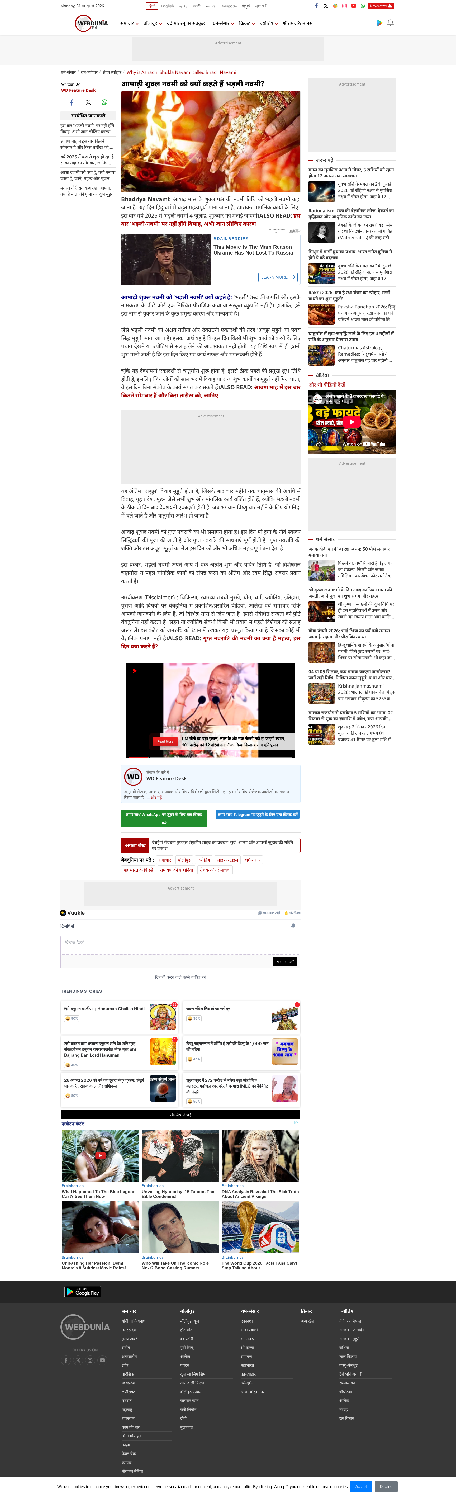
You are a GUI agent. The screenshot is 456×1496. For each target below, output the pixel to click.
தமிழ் (183, 5)
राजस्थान (128, 1418)
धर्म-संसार (220, 23)
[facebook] (317, 6)
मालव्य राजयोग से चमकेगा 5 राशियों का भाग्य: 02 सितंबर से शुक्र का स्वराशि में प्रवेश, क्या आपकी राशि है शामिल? (350, 715)
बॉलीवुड (150, 23)
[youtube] (354, 6)
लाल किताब (348, 1356)
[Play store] (379, 22)
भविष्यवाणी (249, 1329)
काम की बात (131, 1427)
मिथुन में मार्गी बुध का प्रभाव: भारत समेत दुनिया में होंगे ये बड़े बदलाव (350, 254)
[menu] (65, 23)
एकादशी (247, 1321)
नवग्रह (343, 1409)
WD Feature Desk (78, 90)
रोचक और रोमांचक (215, 870)
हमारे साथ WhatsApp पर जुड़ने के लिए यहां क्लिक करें (164, 818)
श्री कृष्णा (247, 1347)
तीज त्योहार (112, 72)
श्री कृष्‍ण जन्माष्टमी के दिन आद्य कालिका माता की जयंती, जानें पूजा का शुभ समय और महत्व (350, 593)
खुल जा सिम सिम (192, 1374)
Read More (165, 741)
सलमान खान (189, 1400)
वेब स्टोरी (186, 1338)
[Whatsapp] (363, 6)
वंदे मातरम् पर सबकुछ (186, 23)
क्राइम (126, 1444)
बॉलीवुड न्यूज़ (189, 1321)
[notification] (390, 22)
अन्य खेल (307, 1321)
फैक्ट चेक (129, 1453)
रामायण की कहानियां (176, 870)
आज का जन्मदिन (351, 1329)
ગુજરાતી (261, 5)
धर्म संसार (325, 539)
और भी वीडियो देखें (326, 384)
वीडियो (322, 375)
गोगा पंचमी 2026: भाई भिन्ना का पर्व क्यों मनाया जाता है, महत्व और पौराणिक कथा (349, 634)
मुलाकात (186, 1427)
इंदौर (125, 1365)
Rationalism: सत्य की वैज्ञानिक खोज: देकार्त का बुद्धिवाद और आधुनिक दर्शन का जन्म (351, 214)
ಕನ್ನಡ (246, 5)
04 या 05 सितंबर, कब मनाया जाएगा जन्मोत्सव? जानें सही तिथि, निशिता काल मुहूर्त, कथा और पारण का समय (351, 675)
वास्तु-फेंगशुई (348, 1365)
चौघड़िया (345, 1391)
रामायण (246, 1356)
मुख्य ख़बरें (129, 1338)
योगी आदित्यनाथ (134, 1321)
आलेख (185, 1356)
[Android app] (82, 1291)
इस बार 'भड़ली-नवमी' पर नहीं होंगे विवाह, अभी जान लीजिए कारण (87, 128)
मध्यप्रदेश (128, 1382)
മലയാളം (229, 5)
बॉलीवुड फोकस (191, 1391)
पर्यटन (184, 1365)
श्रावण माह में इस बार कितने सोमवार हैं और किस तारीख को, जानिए (85, 144)
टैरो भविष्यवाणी (350, 1374)
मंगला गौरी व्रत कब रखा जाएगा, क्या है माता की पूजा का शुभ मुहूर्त (87, 191)
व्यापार (126, 1462)
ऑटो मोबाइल (131, 1435)
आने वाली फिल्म (192, 1382)
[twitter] (326, 6)
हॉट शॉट (186, 1329)
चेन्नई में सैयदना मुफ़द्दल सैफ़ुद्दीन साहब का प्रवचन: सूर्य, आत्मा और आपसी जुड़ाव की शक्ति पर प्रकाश (222, 845)
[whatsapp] (104, 102)
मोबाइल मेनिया (132, 1471)
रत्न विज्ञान (346, 1418)
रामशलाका (347, 1382)
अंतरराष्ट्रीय (129, 1356)
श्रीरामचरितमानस (297, 23)
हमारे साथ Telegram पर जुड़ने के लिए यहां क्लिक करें (258, 814)
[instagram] (344, 6)
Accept (361, 1486)
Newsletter (378, 5)
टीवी (183, 1418)
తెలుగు (211, 5)
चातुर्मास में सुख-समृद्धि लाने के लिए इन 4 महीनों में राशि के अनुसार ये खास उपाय (351, 336)
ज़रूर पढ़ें (324, 160)
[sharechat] (335, 6)
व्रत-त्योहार (89, 72)
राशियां (344, 1347)
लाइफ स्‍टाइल (227, 860)
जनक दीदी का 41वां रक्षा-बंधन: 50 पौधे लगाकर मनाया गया (349, 552)
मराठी (197, 5)
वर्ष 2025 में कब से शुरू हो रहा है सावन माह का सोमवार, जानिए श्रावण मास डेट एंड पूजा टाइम (87, 159)
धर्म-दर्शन (247, 1382)
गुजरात (127, 1400)
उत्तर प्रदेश (129, 1329)
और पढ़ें (156, 797)
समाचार (127, 23)
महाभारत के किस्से (138, 870)
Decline (386, 1486)
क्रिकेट (244, 23)
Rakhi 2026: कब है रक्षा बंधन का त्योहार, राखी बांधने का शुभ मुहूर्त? (349, 295)
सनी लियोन (188, 1409)
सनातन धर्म (249, 1338)
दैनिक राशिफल (350, 1321)
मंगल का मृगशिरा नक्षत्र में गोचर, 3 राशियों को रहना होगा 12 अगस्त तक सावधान (351, 173)
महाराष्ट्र (127, 1409)
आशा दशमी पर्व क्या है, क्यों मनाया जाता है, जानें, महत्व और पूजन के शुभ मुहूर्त (87, 175)
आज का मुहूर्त (349, 1338)
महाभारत (247, 1365)
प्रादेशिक (128, 1374)
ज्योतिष (266, 23)
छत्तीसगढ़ (128, 1391)
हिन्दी (152, 5)
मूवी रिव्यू (186, 1347)
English (167, 5)
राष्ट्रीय (126, 1347)
